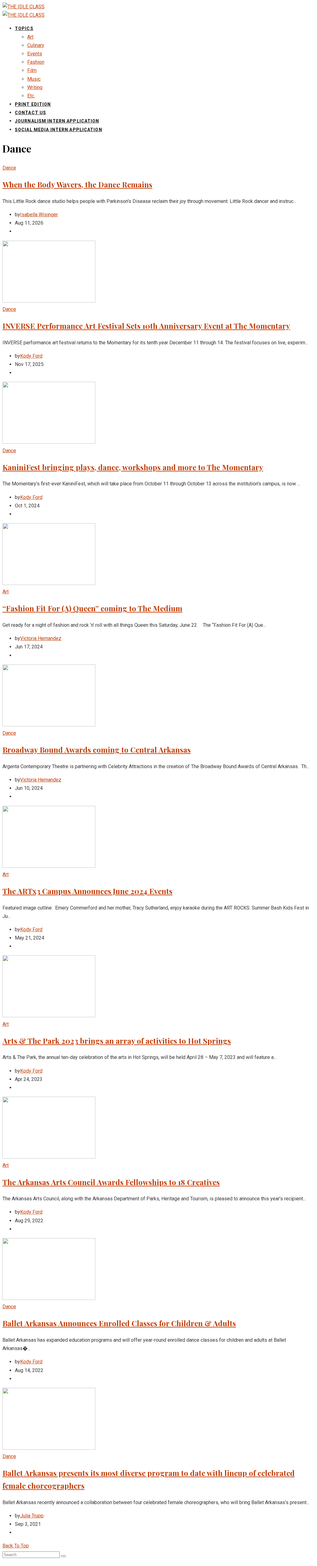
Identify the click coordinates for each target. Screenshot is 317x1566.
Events (34, 54)
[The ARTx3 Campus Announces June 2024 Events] (48, 866)
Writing (34, 87)
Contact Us (30, 112)
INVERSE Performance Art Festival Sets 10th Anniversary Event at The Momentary (146, 326)
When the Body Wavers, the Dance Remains (77, 184)
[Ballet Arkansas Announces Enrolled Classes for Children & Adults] (48, 1298)
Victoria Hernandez (40, 638)
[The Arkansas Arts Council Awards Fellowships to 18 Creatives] (48, 1157)
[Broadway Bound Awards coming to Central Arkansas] (48, 725)
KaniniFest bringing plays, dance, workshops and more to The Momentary (132, 467)
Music (34, 79)
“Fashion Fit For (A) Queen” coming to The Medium (92, 608)
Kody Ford (31, 356)
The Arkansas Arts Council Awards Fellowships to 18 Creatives (111, 1182)
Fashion (35, 62)
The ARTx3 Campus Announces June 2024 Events (87, 891)
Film (32, 70)
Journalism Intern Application (57, 120)
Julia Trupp (32, 1516)
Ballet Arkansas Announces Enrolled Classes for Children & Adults (119, 1323)
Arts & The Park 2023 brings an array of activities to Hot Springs (116, 1041)
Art (30, 37)
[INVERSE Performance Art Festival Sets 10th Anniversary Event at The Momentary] (48, 301)
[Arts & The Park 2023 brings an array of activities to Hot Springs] (48, 1015)
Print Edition (33, 104)
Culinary (35, 45)
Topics (24, 28)
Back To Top (15, 1546)
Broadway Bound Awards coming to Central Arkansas (96, 750)
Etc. (31, 96)
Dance (9, 168)
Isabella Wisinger (39, 214)
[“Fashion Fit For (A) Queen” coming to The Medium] (48, 583)
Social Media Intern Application (58, 129)
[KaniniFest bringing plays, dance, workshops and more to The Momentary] (48, 442)
